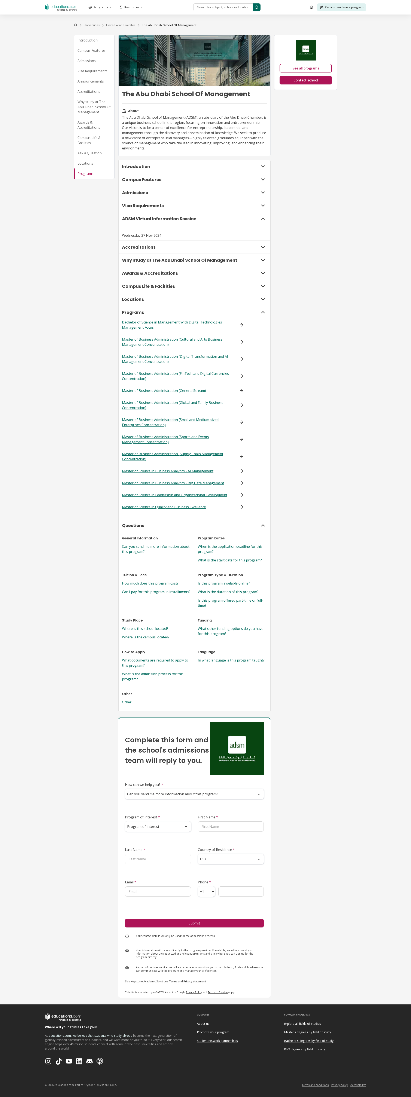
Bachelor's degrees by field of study (309, 1041)
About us (203, 1024)
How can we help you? (144, 784)
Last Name (135, 849)
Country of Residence (216, 849)
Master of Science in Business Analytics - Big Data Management (173, 483)
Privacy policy (339, 1085)
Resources (131, 7)
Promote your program (213, 1032)
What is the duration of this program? (228, 591)
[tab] (94, 40)
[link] (169, 25)
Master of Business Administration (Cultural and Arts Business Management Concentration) (172, 342)
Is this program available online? (224, 583)
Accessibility (358, 1085)
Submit (194, 923)
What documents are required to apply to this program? (155, 663)
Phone (204, 882)
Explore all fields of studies (302, 1024)
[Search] (257, 7)
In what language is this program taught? (231, 660)
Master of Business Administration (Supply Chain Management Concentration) (172, 456)
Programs (101, 7)
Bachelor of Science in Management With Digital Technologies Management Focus (172, 325)
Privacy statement (194, 981)
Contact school (305, 80)
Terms (173, 981)
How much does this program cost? (150, 583)
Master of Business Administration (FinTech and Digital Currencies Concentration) (175, 376)
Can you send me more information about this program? (155, 549)
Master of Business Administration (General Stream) (164, 390)
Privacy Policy (194, 992)
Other (126, 702)
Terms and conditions (315, 1085)
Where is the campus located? (146, 637)
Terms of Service (218, 992)
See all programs (305, 68)
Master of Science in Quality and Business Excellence (164, 507)
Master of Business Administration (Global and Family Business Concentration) (172, 405)
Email (130, 882)
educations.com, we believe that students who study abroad (90, 1036)
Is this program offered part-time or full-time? (230, 603)
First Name (208, 817)
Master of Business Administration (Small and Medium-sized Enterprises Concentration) (170, 422)
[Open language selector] (311, 7)
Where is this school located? (145, 628)
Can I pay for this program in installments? (156, 591)
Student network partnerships (217, 1041)
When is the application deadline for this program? (230, 549)
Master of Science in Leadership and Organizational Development (174, 495)
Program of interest (142, 817)
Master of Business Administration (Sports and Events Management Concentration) (165, 439)
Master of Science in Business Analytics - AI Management (167, 471)
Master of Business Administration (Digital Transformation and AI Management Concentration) (175, 359)
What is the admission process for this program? (152, 676)
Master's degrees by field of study (307, 1032)
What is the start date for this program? (230, 560)
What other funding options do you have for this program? (230, 631)
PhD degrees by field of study (304, 1049)
